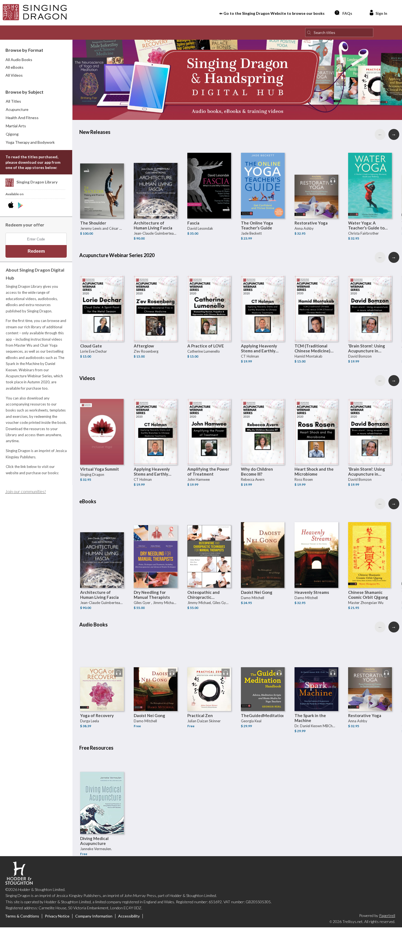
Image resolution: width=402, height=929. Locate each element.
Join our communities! (25, 491)
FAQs (347, 13)
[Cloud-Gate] (102, 297)
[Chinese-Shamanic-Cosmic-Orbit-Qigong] (370, 544)
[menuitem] (36, 109)
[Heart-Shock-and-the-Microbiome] (316, 421)
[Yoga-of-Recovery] (102, 667)
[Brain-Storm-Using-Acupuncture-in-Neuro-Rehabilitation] (370, 297)
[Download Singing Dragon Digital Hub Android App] (20, 206)
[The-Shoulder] (102, 175)
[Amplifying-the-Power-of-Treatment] (209, 421)
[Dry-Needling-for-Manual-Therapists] (155, 544)
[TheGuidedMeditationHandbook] (263, 667)
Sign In (381, 13)
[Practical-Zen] (209, 667)
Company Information (93, 916)
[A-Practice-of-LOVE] (209, 297)
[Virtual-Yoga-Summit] (102, 421)
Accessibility (129, 916)
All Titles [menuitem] (13, 101)
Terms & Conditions (22, 916)
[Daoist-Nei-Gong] (263, 544)
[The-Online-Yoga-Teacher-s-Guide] (263, 175)
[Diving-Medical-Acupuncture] (102, 790)
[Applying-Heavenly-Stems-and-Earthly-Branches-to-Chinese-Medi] (263, 297)
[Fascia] (209, 175)
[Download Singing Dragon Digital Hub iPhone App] (12, 206)
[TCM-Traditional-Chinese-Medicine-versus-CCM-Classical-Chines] (316, 297)
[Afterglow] (155, 297)
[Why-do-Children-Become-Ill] (263, 421)
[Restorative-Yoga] (316, 175)
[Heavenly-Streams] (316, 544)
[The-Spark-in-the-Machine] (316, 667)
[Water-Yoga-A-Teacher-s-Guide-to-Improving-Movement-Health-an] (370, 175)
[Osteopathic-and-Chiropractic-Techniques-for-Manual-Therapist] (209, 544)
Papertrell (387, 915)
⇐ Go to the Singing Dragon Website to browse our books (272, 13)
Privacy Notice (57, 916)
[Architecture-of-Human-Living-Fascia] (155, 175)
